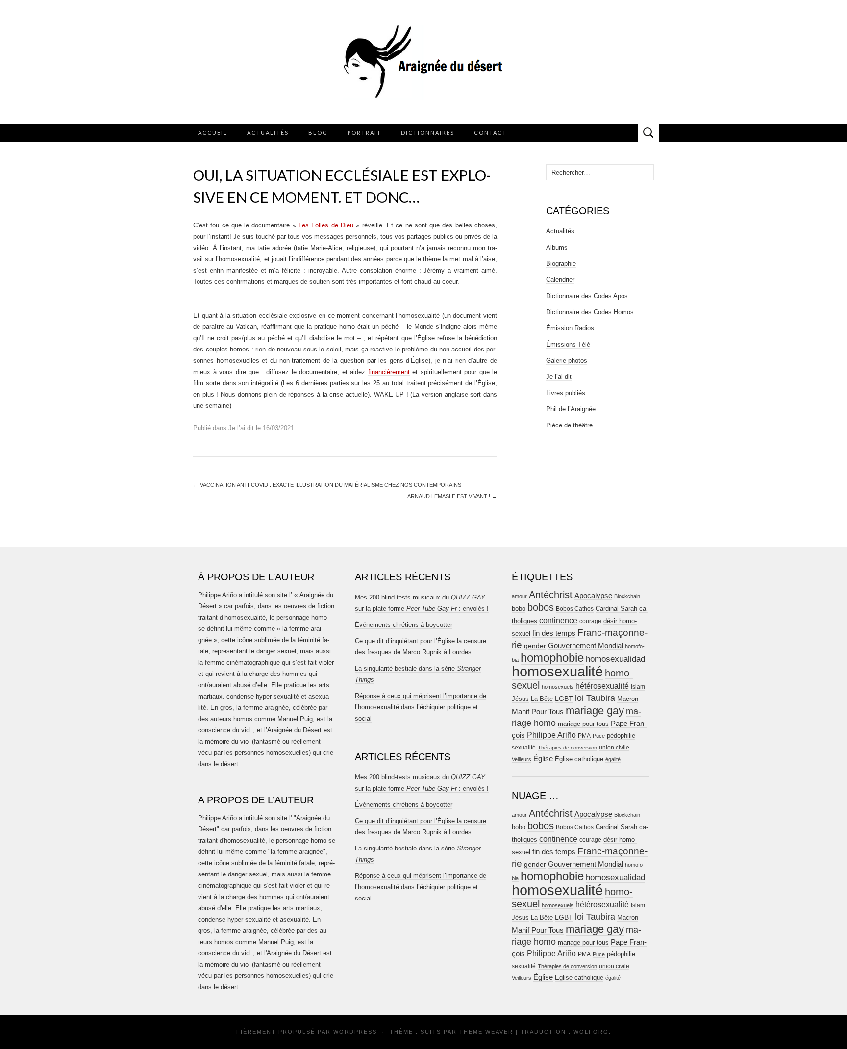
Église (543, 759)
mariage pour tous (583, 723)
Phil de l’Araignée (571, 409)
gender (535, 645)
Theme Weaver (486, 1032)
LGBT (564, 698)
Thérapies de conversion (567, 747)
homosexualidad (615, 659)
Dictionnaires (427, 132)
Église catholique (579, 759)
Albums (557, 247)
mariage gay (595, 710)
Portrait (364, 132)
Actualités (268, 132)
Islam (638, 686)
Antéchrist (551, 594)
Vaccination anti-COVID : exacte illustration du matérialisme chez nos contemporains (327, 485)
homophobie (552, 657)
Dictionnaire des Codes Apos (587, 296)
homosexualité (557, 671)
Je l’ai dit (241, 428)
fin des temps (553, 633)
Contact (490, 132)
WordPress (355, 1032)
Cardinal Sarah (616, 608)
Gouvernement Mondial (585, 645)
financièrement (389, 371)
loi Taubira (595, 698)
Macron (627, 698)
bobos (540, 607)
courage (590, 621)
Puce (599, 736)
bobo (518, 608)
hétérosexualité (602, 685)
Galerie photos (566, 360)
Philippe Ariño (551, 735)
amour (519, 596)
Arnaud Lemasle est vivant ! (452, 496)
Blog (318, 132)
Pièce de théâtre (569, 425)
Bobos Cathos (575, 608)
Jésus (520, 698)
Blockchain (627, 596)
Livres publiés (565, 393)
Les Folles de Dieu (326, 225)
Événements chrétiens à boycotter (403, 624)
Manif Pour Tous (538, 712)
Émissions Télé (568, 344)
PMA (584, 735)
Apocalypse (593, 595)
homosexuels (557, 687)
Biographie (561, 263)
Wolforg (591, 1032)
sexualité (524, 747)
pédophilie (621, 735)
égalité (613, 759)
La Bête (542, 699)
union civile (614, 747)
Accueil (212, 132)
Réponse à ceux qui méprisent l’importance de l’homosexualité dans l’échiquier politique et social (420, 707)
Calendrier (560, 279)
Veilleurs (521, 759)
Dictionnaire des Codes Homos (590, 312)
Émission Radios (570, 328)
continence (558, 620)
